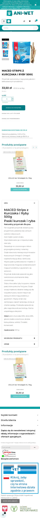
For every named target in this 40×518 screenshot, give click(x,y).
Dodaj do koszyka (13, 108)
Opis (6, 203)
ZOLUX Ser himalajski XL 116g (20, 178)
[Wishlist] (30, 21)
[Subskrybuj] (34, 447)
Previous (5, 59)
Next (5, 40)
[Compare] (24, 21)
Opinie (6, 344)
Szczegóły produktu (13, 338)
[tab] (20, 203)
